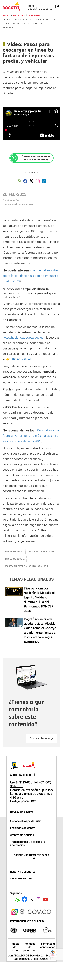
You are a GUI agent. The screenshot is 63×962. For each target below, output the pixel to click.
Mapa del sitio (15, 947)
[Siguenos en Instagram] (38, 899)
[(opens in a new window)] (38, 182)
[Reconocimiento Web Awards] (47, 930)
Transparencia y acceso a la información (27, 843)
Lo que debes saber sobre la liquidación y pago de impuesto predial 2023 (31, 275)
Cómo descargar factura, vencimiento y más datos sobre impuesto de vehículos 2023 (31, 435)
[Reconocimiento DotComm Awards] (30, 930)
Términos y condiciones (47, 945)
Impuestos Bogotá (15, 559)
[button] (19, 182)
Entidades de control (23, 828)
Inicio (6, 15)
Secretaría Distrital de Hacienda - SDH (26, 566)
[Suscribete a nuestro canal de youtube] (45, 899)
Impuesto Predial (14, 551)
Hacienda (34, 15)
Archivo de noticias (22, 835)
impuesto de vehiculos (41, 551)
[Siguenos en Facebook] (17, 899)
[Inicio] (11, 6)
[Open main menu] (23, 6)
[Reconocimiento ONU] (13, 930)
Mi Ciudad (19, 15)
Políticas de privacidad (29, 947)
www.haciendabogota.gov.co (24, 337)
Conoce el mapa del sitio (25, 821)
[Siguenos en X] (31, 899)
